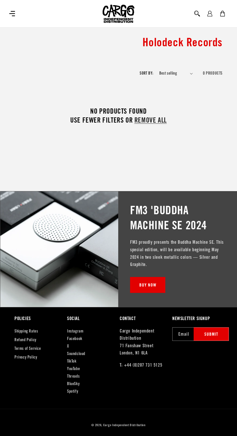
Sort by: (146, 73)
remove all (150, 120)
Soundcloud (76, 353)
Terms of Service (27, 348)
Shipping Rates (26, 331)
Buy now (147, 285)
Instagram (75, 331)
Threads (73, 376)
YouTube (73, 368)
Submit (211, 334)
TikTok (72, 361)
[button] (12, 13)
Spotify (72, 391)
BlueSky (73, 383)
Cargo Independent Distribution (124, 425)
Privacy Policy (25, 357)
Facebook (74, 338)
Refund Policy (25, 339)
